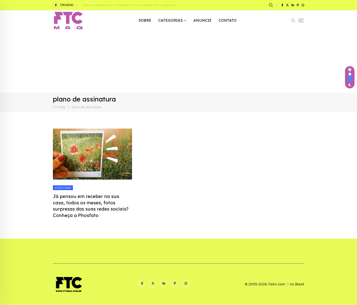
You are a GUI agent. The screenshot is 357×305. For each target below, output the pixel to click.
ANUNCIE (202, 20)
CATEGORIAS (170, 20)
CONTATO (228, 20)
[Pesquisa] (271, 5)
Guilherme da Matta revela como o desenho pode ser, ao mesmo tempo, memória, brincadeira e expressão (158, 5)
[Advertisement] (178, 62)
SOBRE (144, 20)
